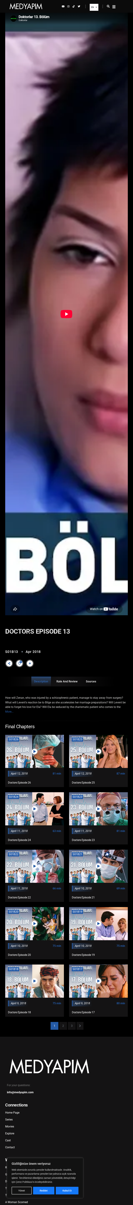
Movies (9, 1126)
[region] (45, 1178)
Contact (10, 1147)
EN (92, 7)
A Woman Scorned (16, 1202)
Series (9, 1119)
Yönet (21, 1190)
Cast (8, 1140)
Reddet (44, 1190)
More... (9, 711)
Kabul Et (67, 1190)
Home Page (12, 1112)
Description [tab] (41, 681)
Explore (9, 1133)
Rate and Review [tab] (67, 681)
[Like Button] (19, 663)
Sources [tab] (91, 681)
